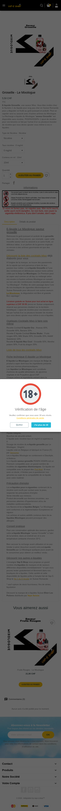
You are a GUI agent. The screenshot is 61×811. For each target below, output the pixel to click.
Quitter (19, 425)
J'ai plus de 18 (41, 425)
